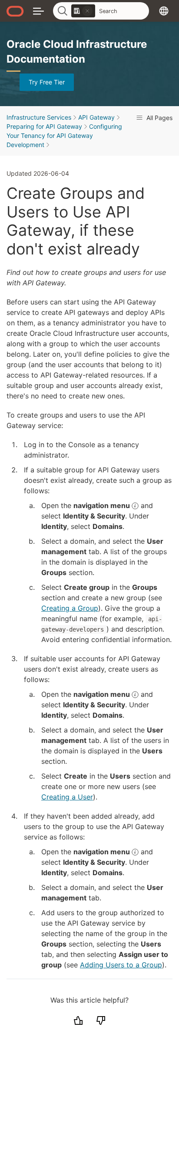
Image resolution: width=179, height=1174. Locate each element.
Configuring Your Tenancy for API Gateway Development (64, 135)
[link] (83, 10)
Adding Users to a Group (121, 964)
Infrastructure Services (39, 117)
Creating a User (67, 797)
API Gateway (96, 117)
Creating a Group (69, 608)
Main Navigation (38, 10)
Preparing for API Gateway (44, 126)
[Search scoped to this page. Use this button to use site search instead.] (87, 11)
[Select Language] (163, 10)
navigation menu (102, 505)
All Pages (158, 117)
